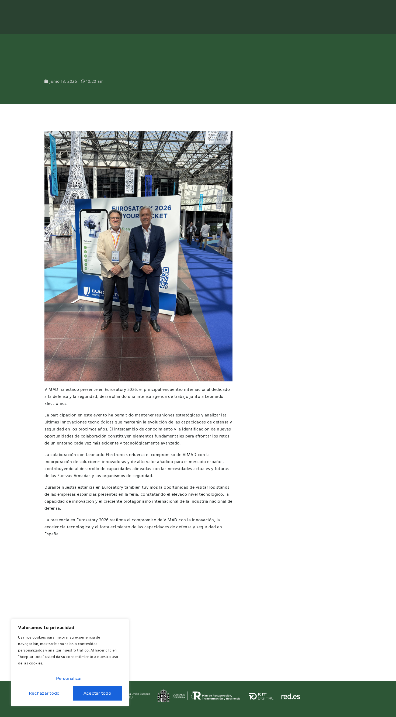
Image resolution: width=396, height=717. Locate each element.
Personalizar (69, 678)
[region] (70, 662)
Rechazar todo (44, 693)
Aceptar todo (97, 693)
